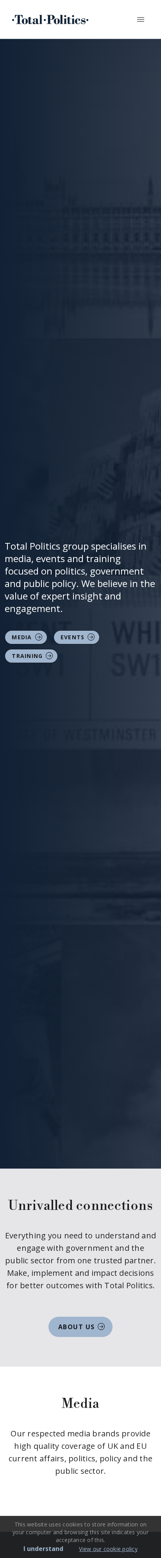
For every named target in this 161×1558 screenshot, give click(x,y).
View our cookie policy (108, 1549)
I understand (43, 1548)
